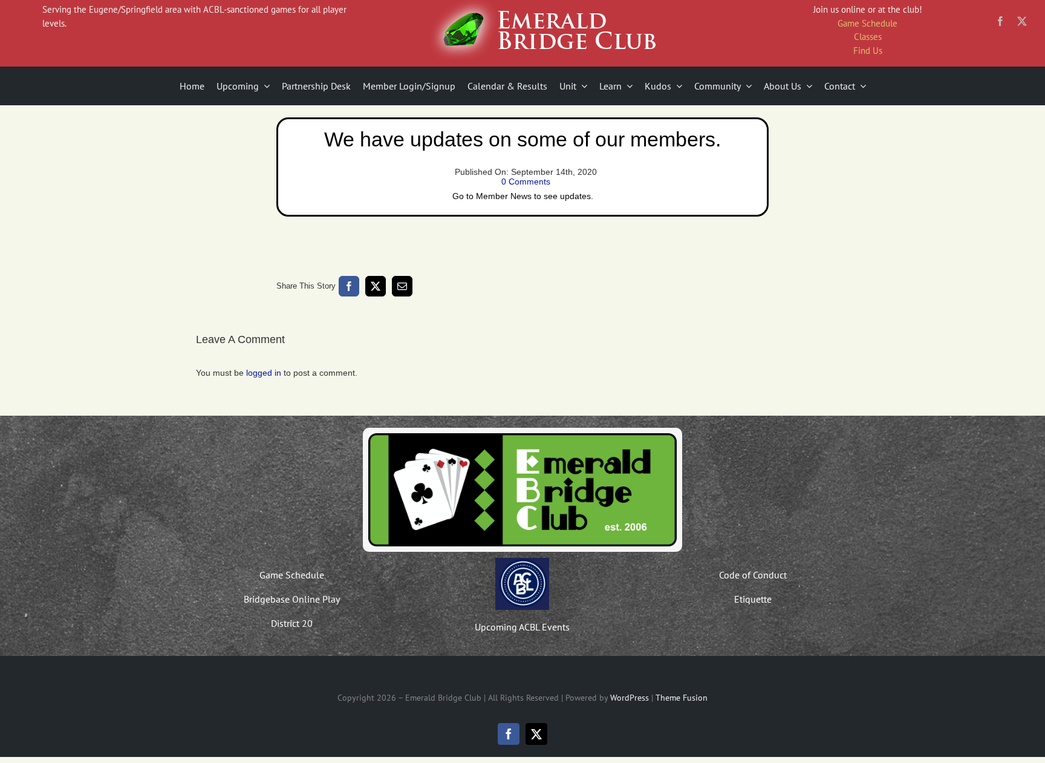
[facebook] (1000, 21)
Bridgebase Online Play (292, 599)
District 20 (292, 623)
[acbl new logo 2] (522, 562)
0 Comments (525, 181)
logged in (263, 373)
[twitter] (1022, 21)
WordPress (629, 697)
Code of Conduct (753, 575)
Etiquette (753, 599)
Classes (868, 36)
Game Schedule (867, 23)
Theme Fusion (682, 697)
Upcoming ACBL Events (522, 627)
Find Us (867, 50)
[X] (375, 286)
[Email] (402, 286)
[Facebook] (349, 286)
